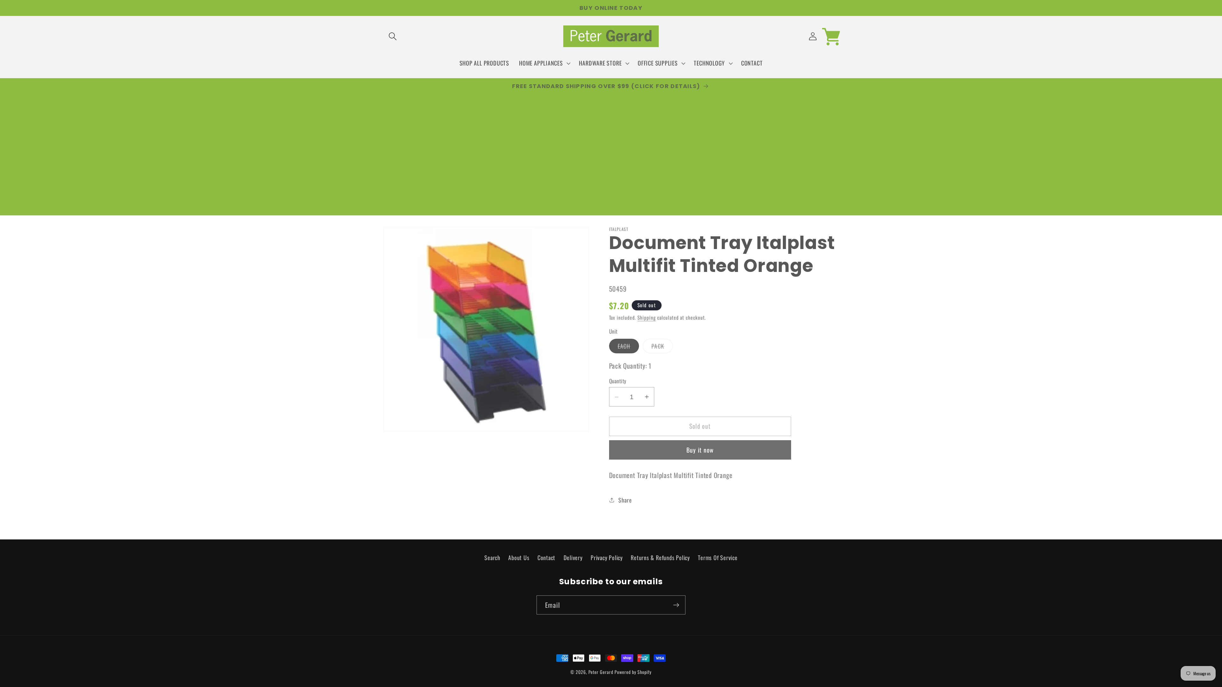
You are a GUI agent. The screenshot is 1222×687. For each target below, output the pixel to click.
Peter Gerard (600, 672)
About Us (518, 557)
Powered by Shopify (633, 672)
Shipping (646, 317)
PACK (662, 347)
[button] (392, 36)
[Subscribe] (676, 605)
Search (492, 557)
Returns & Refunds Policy (660, 557)
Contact (546, 557)
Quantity (618, 381)
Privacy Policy (607, 557)
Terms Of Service (717, 557)
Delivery (573, 557)
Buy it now (700, 450)
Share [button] (625, 500)
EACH (628, 347)
